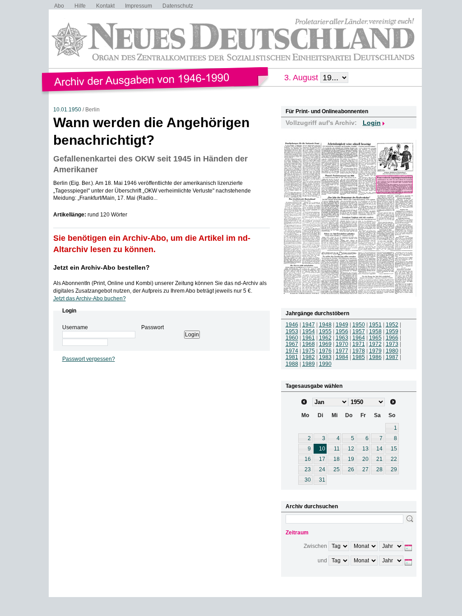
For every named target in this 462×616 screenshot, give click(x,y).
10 (322, 449)
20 (365, 459)
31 (322, 480)
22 (394, 459)
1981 (292, 357)
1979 (375, 351)
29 (394, 469)
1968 (308, 344)
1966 (392, 338)
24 (322, 469)
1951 (375, 325)
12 (351, 449)
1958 (375, 331)
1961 (308, 338)
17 (322, 459)
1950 (358, 325)
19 (351, 459)
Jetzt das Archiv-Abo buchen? (89, 298)
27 (365, 469)
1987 (392, 357)
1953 (292, 331)
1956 (342, 331)
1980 (392, 351)
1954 (308, 331)
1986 (375, 357)
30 (308, 480)
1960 (292, 338)
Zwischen (315, 546)
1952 (392, 325)
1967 (292, 344)
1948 (325, 325)
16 (308, 459)
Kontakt (105, 6)
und (322, 560)
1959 (392, 331)
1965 (375, 338)
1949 (342, 325)
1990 (325, 364)
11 (337, 449)
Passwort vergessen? (88, 359)
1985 (358, 357)
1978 (358, 351)
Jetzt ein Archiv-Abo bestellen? (101, 267)
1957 (358, 331)
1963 (342, 338)
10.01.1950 (67, 109)
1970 (342, 344)
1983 (325, 357)
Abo (59, 6)
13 (365, 449)
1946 (292, 325)
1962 (325, 338)
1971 (358, 344)
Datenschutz (177, 6)
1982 (308, 357)
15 (394, 449)
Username (75, 327)
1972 (375, 344)
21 (379, 459)
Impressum (138, 6)
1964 (358, 338)
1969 (325, 344)
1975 (308, 351)
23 (308, 469)
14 (379, 449)
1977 (342, 351)
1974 (292, 351)
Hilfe (80, 6)
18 (336, 459)
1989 (308, 364)
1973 (392, 344)
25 (336, 469)
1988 (292, 364)
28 (379, 469)
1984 (342, 357)
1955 (325, 331)
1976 (325, 351)
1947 (308, 325)
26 (351, 469)
